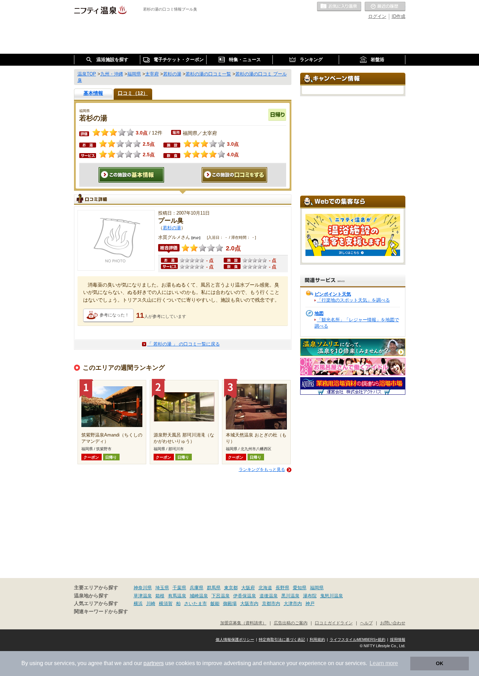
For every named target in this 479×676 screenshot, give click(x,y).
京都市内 (271, 603)
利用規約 (317, 639)
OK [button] (439, 663)
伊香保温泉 (244, 595)
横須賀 (166, 603)
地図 (319, 313)
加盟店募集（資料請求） (243, 623)
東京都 (231, 587)
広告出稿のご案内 (291, 623)
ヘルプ (366, 623)
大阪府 (248, 587)
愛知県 (299, 587)
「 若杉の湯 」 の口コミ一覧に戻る (183, 344)
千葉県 (179, 587)
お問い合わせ (392, 623)
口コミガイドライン (334, 623)
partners (153, 663)
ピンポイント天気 (333, 294)
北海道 (265, 587)
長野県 (282, 587)
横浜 (138, 603)
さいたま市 (195, 603)
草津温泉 (143, 595)
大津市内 (293, 603)
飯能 (215, 603)
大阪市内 (249, 603)
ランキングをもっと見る (262, 469)
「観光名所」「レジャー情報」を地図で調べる (357, 323)
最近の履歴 (385, 7)
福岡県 (317, 587)
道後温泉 (268, 595)
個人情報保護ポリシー (235, 639)
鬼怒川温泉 (331, 595)
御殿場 (230, 603)
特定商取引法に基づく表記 (282, 639)
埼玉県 (162, 587)
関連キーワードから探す (101, 611)
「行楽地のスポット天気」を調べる (353, 300)
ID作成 (398, 16)
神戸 (310, 603)
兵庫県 (196, 587)
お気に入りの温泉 (339, 7)
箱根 (159, 595)
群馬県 (214, 587)
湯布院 (310, 595)
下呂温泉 (220, 595)
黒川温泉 (290, 595)
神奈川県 (143, 587)
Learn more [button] (384, 663)
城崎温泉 (199, 595)
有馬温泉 (177, 595)
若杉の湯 (172, 227)
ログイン (377, 16)
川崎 (150, 603)
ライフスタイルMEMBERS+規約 (357, 639)
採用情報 (397, 639)
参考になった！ (114, 315)
